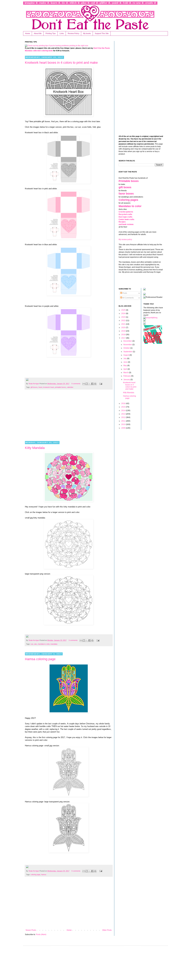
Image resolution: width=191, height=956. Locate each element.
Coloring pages (128, 199)
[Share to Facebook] (92, 383)
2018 (123, 335)
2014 (123, 410)
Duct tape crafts (125, 217)
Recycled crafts (125, 214)
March (126, 372)
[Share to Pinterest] (95, 383)
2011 (123, 421)
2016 (123, 403)
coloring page (35, 874)
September (128, 352)
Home (27, 33)
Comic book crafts (126, 219)
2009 (123, 428)
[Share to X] (89, 383)
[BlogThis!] (86, 383)
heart (40, 387)
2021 (123, 324)
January (126, 380)
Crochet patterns (126, 212)
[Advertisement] (69, 417)
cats (35, 644)
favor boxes (126, 193)
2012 (123, 417)
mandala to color (44, 644)
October (126, 348)
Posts (124, 293)
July (125, 358)
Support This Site (102, 33)
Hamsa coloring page (40, 659)
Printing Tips (51, 33)
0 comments (75, 383)
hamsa (43, 874)
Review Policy (73, 33)
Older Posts (107, 930)
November (127, 345)
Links (62, 33)
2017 (123, 338)
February (127, 376)
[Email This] (83, 383)
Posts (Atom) (41, 934)
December (127, 341)
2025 (123, 310)
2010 (123, 424)
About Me (38, 33)
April (125, 369)
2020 (123, 327)
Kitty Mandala (35, 448)
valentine (70, 387)
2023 (123, 317)
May (125, 365)
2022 (123, 320)
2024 (123, 313)
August (126, 355)
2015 (123, 407)
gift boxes (34, 387)
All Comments (128, 298)
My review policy (125, 239)
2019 (123, 331)
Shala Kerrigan (34, 383)
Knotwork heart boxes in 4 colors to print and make (61, 62)
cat (32, 644)
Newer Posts (31, 930)
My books (87, 33)
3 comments (73, 640)
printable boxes (60, 387)
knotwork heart (48, 387)
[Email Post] (100, 383)
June (125, 362)
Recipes (122, 222)
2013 (123, 414)
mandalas (53, 644)
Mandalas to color (130, 206)
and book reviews (126, 224)
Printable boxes (129, 181)
